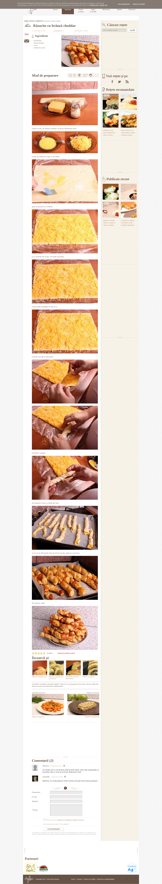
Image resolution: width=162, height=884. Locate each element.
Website (35, 801)
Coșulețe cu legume (127, 220)
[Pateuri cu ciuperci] (90, 668)
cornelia (46, 776)
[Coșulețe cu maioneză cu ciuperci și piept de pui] (110, 191)
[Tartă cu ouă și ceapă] (128, 209)
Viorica (45, 766)
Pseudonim (36, 792)
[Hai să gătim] (43, 874)
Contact (79, 879)
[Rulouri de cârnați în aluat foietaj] (73, 668)
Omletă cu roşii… (108, 130)
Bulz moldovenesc (109, 133)
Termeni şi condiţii (89, 879)
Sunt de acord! (139, 4)
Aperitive (39, 21)
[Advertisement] (66, 739)
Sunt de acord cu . (65, 820)
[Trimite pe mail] (26, 40)
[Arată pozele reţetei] (74, 75)
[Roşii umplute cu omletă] (110, 119)
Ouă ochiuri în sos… (127, 130)
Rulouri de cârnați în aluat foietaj (72, 677)
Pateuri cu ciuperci (88, 677)
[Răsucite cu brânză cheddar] (80, 51)
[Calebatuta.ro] (132, 874)
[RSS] (127, 81)
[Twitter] (119, 81)
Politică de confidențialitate (105, 879)
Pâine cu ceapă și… (109, 223)
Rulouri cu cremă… (109, 220)
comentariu (73, 684)
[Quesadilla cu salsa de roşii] (128, 101)
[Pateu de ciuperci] (128, 191)
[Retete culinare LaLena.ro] (31, 874)
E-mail (34, 797)
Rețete (32, 21)
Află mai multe (124, 4)
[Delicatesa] (29, 879)
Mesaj (35, 810)
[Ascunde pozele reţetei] (79, 75)
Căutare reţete (117, 25)
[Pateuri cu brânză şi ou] (40, 668)
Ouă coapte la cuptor (128, 133)
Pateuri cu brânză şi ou (39, 677)
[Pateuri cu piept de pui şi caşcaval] (56, 668)
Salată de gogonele (127, 225)
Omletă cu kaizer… (127, 135)
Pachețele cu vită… (127, 223)
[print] (90, 75)
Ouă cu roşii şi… (108, 135)
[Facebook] (112, 81)
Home (26, 21)
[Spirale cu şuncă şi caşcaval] (128, 119)
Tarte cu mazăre (108, 225)
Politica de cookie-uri (98, 5)
